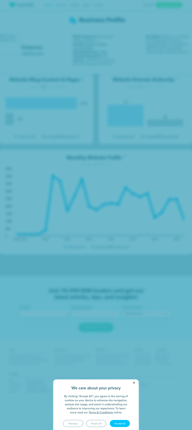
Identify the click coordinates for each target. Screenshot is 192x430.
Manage (73, 423)
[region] (96, 404)
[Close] (134, 382)
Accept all (119, 423)
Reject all (96, 423)
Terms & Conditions (101, 412)
